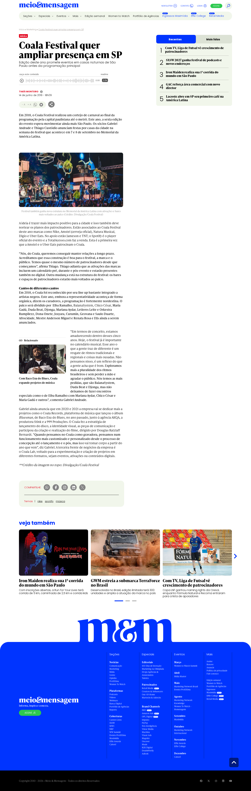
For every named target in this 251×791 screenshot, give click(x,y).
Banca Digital (115, 703)
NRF (111, 729)
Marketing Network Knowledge (183, 702)
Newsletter (167, 5)
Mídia (112, 672)
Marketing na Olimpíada (153, 668)
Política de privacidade (217, 670)
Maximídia (114, 738)
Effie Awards (115, 741)
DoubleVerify (148, 750)
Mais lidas (213, 39)
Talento (145, 678)
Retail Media (216, 16)
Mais (76, 16)
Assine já (30, 712)
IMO (144, 710)
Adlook (145, 753)
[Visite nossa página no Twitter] (208, 780)
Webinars (113, 700)
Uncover (146, 741)
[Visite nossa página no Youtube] (230, 780)
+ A (29, 104)
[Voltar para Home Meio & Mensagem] (49, 6)
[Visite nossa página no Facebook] (201, 780)
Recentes (175, 39)
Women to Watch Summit (185, 665)
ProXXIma (114, 681)
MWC (112, 726)
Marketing (31, 29)
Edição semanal (95, 16)
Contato (185, 5)
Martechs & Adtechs (151, 697)
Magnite (146, 738)
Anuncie (210, 667)
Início (21, 29)
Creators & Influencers (152, 691)
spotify (49, 501)
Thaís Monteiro (28, 91)
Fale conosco (213, 673)
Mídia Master (180, 676)
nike (40, 501)
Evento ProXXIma (117, 735)
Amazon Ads (147, 713)
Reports (113, 709)
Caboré (112, 744)
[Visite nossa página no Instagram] (216, 780)
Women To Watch (117, 684)
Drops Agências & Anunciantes (150, 673)
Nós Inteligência (149, 726)
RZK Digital (147, 747)
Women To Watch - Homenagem (182, 708)
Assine (216, 5)
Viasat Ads (146, 735)
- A (23, 104)
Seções (28, 16)
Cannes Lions (115, 719)
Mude (144, 744)
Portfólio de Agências (146, 16)
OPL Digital (147, 716)
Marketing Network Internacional (183, 732)
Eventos (62, 16)
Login (200, 5)
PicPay (145, 722)
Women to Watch (119, 16)
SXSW (112, 722)
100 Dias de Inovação (151, 665)
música (60, 501)
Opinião (113, 678)
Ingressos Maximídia (175, 16)
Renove (210, 664)
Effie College (198, 16)
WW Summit (115, 732)
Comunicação (115, 665)
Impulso (145, 719)
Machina (146, 732)
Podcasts (113, 694)
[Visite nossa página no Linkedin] (223, 780)
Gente (112, 675)
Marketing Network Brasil (186, 686)
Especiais (45, 16)
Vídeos (112, 697)
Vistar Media (148, 729)
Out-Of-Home (148, 694)
